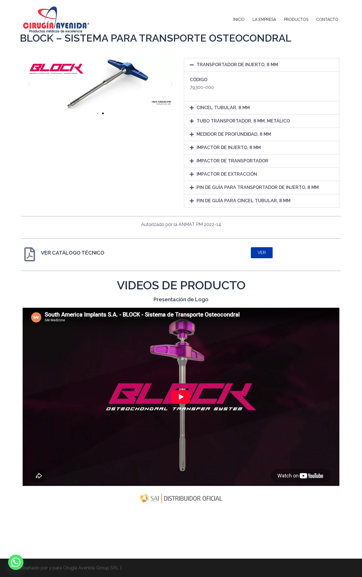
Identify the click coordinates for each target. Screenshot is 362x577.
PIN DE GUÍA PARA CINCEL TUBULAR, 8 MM (243, 200)
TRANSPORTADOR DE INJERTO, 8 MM (237, 64)
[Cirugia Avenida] (55, 19)
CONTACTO (327, 19)
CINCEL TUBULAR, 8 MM (223, 107)
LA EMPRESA (264, 19)
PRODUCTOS (296, 19)
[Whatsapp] (15, 562)
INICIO (239, 19)
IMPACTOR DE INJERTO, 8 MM (229, 147)
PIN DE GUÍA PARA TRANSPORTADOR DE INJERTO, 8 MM (258, 187)
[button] (29, 83)
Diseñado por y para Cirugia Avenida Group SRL (69, 567)
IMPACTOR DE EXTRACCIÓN (227, 174)
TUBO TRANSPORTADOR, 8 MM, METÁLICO (243, 121)
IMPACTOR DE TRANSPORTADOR (232, 160)
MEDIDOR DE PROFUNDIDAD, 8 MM (234, 134)
